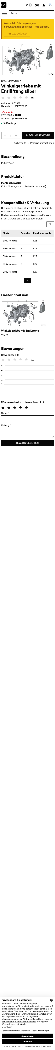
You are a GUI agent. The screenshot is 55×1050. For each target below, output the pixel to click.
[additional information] (44, 186)
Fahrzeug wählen (17, 33)
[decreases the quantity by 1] (6, 135)
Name (5, 413)
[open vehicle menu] (37, 5)
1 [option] (27, 280)
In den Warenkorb (38, 135)
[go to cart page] (51, 5)
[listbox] (27, 280)
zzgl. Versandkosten (19, 118)
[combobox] (31, 13)
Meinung (6, 425)
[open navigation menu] (4, 13)
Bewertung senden (27, 443)
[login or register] (44, 5)
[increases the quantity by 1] (15, 135)
